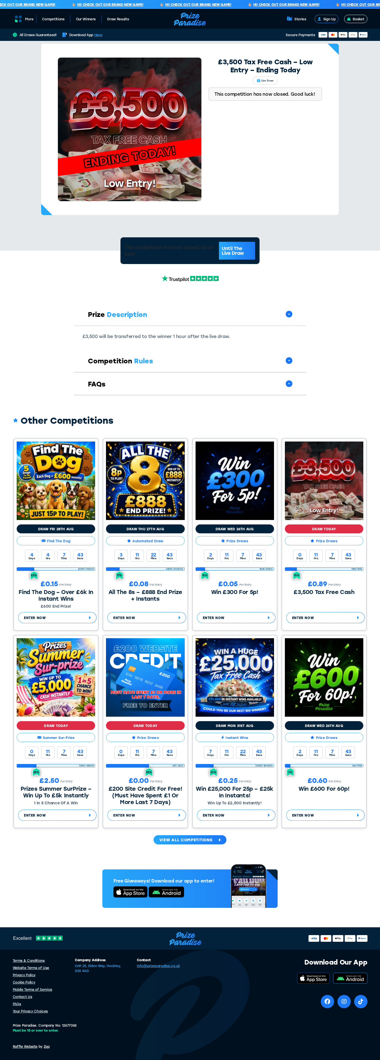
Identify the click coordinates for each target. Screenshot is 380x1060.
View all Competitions (186, 839)
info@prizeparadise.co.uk (158, 965)
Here (98, 35)
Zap (47, 1046)
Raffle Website (25, 1046)
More (29, 19)
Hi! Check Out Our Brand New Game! (100, 5)
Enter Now (35, 617)
